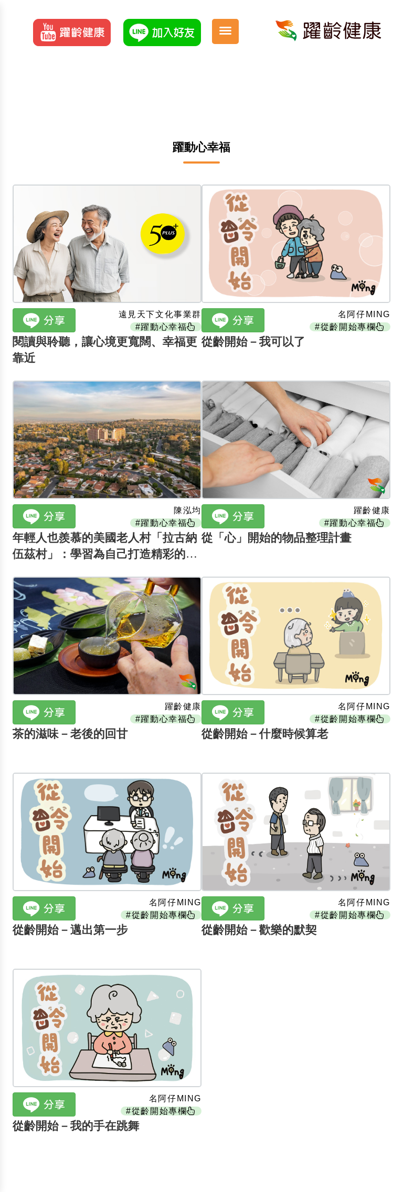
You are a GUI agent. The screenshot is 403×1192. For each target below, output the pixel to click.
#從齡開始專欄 (345, 326)
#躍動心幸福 (161, 326)
